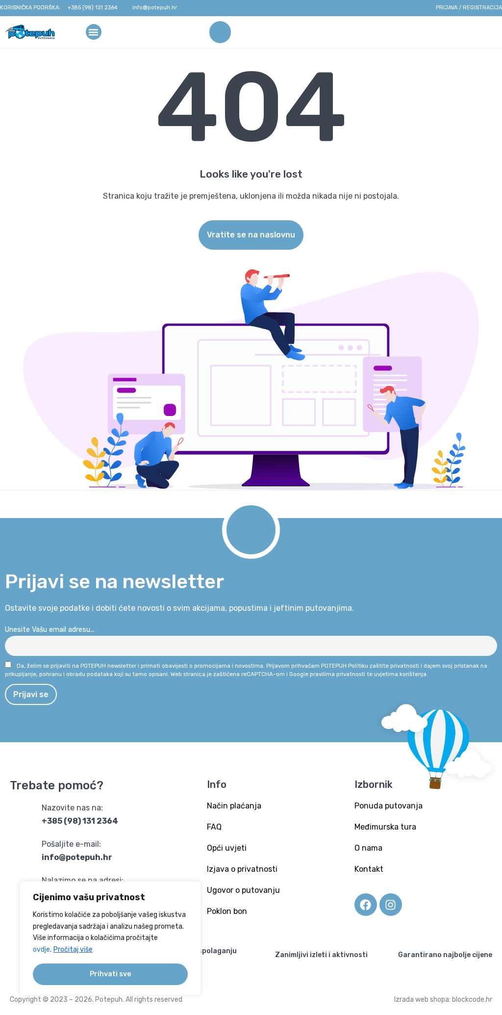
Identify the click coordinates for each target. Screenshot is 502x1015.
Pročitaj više (73, 949)
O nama (368, 848)
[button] (93, 31)
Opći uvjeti (227, 848)
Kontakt (368, 869)
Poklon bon (227, 911)
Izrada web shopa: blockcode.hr (443, 999)
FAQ (214, 827)
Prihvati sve (110, 974)
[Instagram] (390, 904)
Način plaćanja (234, 805)
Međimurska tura (385, 827)
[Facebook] (365, 904)
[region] (110, 938)
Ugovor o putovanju (243, 890)
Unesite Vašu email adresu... (50, 629)
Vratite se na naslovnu (251, 234)
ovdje (41, 949)
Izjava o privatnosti (242, 869)
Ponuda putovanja (388, 805)
